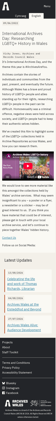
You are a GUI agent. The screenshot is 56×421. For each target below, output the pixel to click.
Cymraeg (20, 16)
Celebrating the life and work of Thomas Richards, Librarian (22, 284)
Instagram (12, 388)
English (36, 16)
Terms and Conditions (16, 363)
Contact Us (9, 237)
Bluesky (10, 383)
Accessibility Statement (17, 372)
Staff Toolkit (10, 352)
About (6, 347)
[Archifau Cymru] (5, 6)
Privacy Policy (11, 367)
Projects (7, 342)
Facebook (11, 393)
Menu (47, 6)
